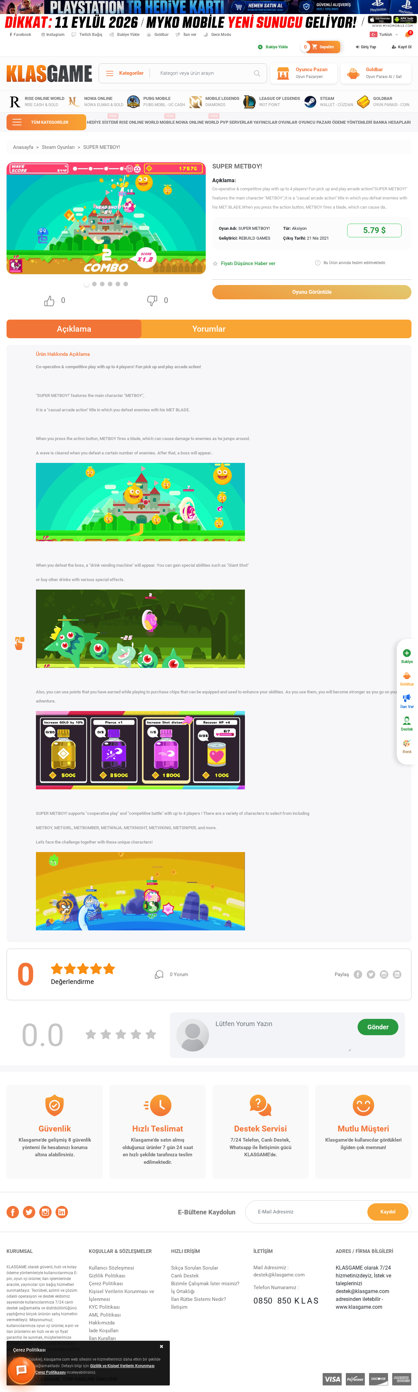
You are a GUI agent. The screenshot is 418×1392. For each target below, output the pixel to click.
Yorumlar (209, 329)
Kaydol (387, 1212)
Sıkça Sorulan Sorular (194, 1268)
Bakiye (407, 661)
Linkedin (397, 974)
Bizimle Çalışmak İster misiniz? (205, 1284)
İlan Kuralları (102, 1338)
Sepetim (319, 47)
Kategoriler (131, 73)
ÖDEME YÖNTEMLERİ (352, 122)
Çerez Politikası (106, 1284)
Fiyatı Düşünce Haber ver (248, 263)
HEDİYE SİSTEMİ (102, 119)
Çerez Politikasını (50, 1372)
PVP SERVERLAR (236, 122)
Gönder (378, 1027)
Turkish (385, 34)
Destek (407, 729)
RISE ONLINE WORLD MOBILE (147, 119)
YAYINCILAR (265, 122)
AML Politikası (105, 1315)
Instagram (55, 34)
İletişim (179, 1307)
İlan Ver (407, 706)
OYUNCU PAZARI (314, 122)
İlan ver (190, 34)
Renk (407, 752)
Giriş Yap (368, 47)
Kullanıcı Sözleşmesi (111, 1268)
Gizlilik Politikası (107, 1276)
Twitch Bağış (90, 34)
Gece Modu (221, 34)
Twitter (371, 974)
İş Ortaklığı (183, 1291)
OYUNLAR (287, 122)
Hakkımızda (102, 1323)
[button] (86, 284)
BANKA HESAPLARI (392, 122)
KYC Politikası (104, 1307)
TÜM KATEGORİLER (49, 122)
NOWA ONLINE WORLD (197, 119)
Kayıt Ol (404, 47)
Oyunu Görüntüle (312, 292)
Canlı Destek (185, 1276)
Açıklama (74, 329)
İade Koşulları (104, 1331)
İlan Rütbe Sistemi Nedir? (198, 1299)
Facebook (22, 34)
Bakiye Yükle (128, 34)
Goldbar (161, 34)
